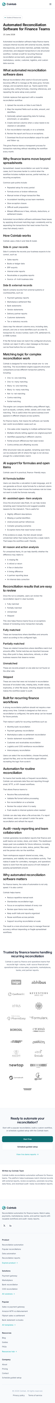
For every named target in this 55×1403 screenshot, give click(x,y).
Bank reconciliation (10, 1284)
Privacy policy (19, 1395)
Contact (5, 1373)
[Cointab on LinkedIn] (10, 1225)
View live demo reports (26, 1154)
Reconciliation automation (12, 1245)
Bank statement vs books (12, 1320)
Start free (27, 1139)
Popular (5, 1302)
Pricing (5, 1369)
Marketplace (7, 1280)
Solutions (6, 1271)
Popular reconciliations (11, 1249)
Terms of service (35, 1395)
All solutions (7, 1294)
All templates (7, 1325)
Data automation (9, 1253)
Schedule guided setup (27, 1147)
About (4, 1364)
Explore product (9, 1263)
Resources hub (8, 1351)
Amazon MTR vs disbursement (15, 1311)
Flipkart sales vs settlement (13, 1315)
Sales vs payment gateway (13, 1307)
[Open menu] (50, 4)
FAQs (4, 1346)
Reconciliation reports (11, 1258)
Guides (5, 1342)
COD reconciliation (10, 1289)
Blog (4, 1338)
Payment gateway (9, 1276)
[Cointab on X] (4, 1225)
